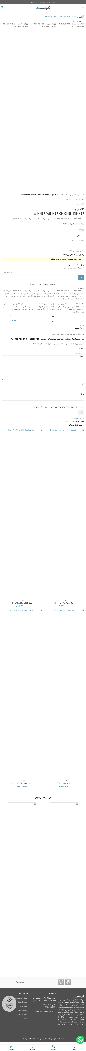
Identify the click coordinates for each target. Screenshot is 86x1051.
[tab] (53, 284)
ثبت (81, 277)
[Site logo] (43, 7)
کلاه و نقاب (64, 194)
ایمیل (81, 394)
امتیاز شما (80, 349)
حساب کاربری (22, 1018)
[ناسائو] (21, 982)
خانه (82, 194)
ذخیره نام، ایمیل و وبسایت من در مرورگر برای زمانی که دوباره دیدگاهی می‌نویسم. (57, 406)
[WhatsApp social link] (68, 421)
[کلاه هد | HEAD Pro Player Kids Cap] (22, 513)
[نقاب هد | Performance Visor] (64, 693)
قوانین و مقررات (22, 1014)
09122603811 (46, 1005)
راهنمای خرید (22, 1010)
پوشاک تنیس (74, 194)
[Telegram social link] (65, 421)
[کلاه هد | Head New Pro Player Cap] (64, 513)
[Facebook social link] (73, 421)
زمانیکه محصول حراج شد (73, 265)
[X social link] (71, 421)
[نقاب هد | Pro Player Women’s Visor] (22, 693)
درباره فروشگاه (22, 1002)
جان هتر (13, 320)
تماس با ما (23, 1006)
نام (82, 383)
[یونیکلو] (64, 982)
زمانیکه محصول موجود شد (73, 268)
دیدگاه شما (80, 356)
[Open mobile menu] (83, 7)
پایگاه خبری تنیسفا (21, 998)
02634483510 (50, 1007)
